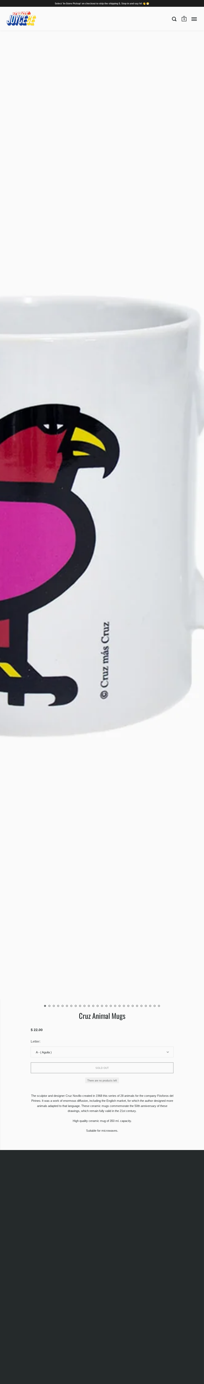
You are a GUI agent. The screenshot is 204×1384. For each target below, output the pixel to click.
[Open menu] (194, 19)
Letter (35, 1041)
